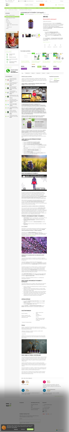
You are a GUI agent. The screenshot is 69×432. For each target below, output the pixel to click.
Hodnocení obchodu (34, 409)
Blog (31, 407)
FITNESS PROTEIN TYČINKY (10, 17)
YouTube (45, 411)
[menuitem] (9, 8)
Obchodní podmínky (39, 1)
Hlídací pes (55, 46)
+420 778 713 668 (22, 1)
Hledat (42, 4)
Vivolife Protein (46, 408)
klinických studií (32, 235)
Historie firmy (9, 23)
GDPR (46, 1)
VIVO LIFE (7, 20)
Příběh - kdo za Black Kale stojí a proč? (12, 25)
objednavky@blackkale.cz (30, 1)
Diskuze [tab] (43, 73)
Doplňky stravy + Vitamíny (10, 16)
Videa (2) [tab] (33, 73)
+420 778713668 (47, 407)
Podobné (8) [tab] (27, 73)
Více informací (14, 427)
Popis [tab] (22, 73)
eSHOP (7, 19)
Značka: (46, 14)
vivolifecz (45, 410)
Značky (7, 28)
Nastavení (16, 429)
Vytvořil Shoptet (61, 429)
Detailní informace (46, 42)
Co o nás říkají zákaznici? (35, 408)
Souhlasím (30, 429)
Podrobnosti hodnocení (38, 14)
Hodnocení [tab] (38, 73)
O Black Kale (8, 22)
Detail (39, 66)
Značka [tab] (48, 73)
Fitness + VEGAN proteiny (10, 15)
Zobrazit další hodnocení (59, 396)
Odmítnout (23, 429)
